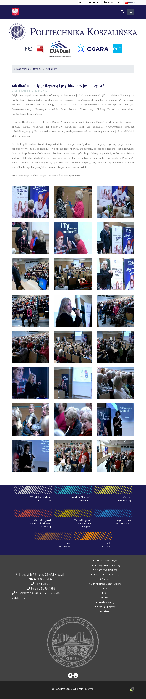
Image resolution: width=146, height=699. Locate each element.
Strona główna (21, 68)
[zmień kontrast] (119, 2)
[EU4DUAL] (58, 48)
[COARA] (90, 48)
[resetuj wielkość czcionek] (97, 2)
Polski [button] (131, 2)
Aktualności (52, 68)
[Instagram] (29, 49)
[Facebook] (25, 49)
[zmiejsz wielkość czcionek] (94, 2)
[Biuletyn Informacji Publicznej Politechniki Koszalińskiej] (38, 49)
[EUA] (115, 48)
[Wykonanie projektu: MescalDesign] (132, 691)
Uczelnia (37, 68)
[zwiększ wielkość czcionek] (90, 2)
